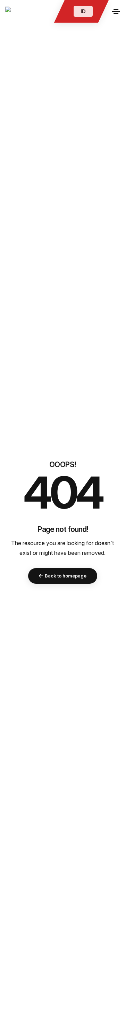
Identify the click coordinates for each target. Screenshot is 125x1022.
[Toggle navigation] (116, 11)
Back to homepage (65, 576)
